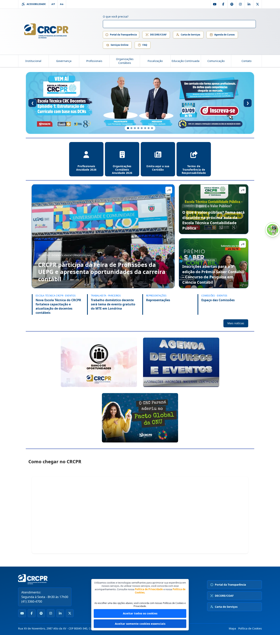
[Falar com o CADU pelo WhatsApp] (272, 229)
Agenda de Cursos (224, 34)
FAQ (144, 45)
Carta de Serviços (190, 34)
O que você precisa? (115, 16)
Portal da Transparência (123, 34)
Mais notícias (235, 323)
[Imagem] (99, 362)
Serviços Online (119, 45)
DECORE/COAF (158, 34)
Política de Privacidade (149, 589)
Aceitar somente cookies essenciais (140, 623)
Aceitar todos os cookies (140, 613)
